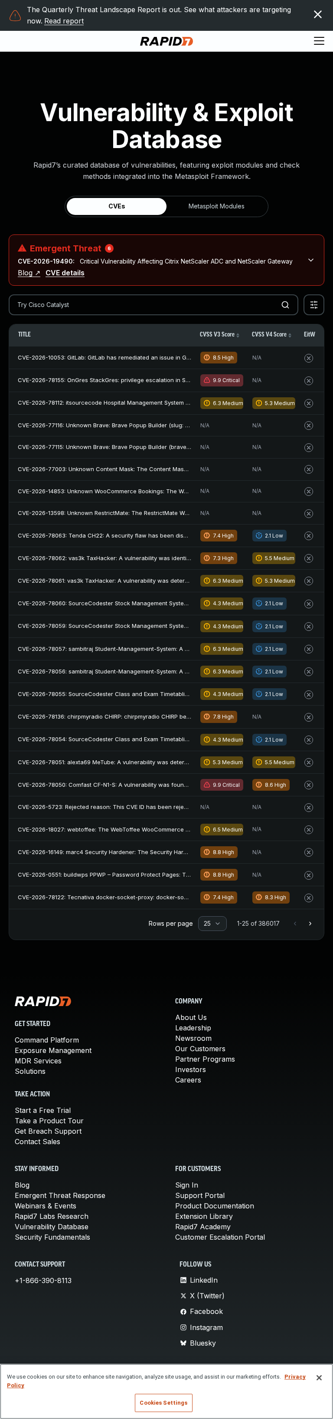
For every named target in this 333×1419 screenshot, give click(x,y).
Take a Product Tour (49, 1120)
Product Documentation (214, 1205)
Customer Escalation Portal (220, 1237)
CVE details (65, 272)
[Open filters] (314, 304)
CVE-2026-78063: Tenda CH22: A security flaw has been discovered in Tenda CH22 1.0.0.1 (141, 535)
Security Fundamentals (52, 1237)
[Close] (319, 1377)
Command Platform (47, 1040)
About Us (191, 1017)
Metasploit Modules (217, 206)
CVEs (116, 206)
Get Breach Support (48, 1131)
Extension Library (204, 1216)
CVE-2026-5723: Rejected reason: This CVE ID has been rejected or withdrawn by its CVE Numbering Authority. (169, 806)
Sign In (186, 1185)
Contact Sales (37, 1141)
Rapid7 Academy (203, 1226)
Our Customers (200, 1048)
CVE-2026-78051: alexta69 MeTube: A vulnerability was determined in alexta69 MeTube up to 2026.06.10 (160, 762)
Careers (188, 1080)
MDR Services (38, 1060)
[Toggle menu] (319, 41)
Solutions (30, 1071)
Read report (64, 20)
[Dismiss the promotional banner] (317, 14)
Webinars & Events (45, 1205)
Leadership (193, 1027)
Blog (22, 1185)
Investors (190, 1069)
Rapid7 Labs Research (51, 1216)
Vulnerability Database (51, 1226)
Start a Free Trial (43, 1110)
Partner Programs (205, 1059)
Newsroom (193, 1038)
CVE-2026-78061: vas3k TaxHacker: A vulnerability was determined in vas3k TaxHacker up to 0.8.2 (152, 580)
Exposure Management (53, 1050)
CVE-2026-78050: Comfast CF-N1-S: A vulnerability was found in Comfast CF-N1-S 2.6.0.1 (139, 784)
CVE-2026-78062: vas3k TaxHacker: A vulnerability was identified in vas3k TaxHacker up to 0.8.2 (150, 557)
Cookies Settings (163, 1402)
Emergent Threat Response (60, 1195)
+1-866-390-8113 (43, 1280)
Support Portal (200, 1195)
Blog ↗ (29, 272)
